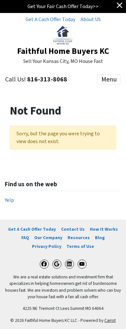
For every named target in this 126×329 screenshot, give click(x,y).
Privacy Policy (46, 246)
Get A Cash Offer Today (50, 19)
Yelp (9, 200)
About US (90, 19)
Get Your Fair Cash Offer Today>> (63, 6)
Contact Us (73, 229)
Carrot (110, 320)
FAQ (25, 238)
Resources (79, 238)
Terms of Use (80, 246)
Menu (109, 79)
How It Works (104, 229)
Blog (100, 238)
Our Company (48, 238)
